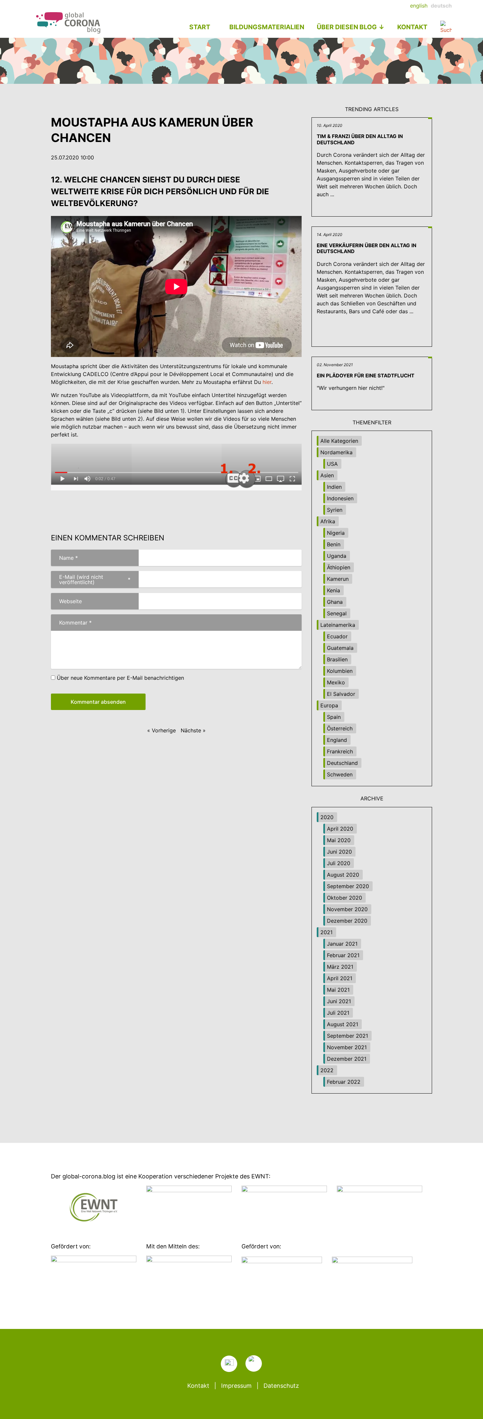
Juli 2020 (338, 863)
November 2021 (347, 1047)
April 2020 (340, 828)
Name (64, 558)
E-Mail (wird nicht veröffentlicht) (90, 579)
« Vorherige (161, 730)
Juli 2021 (338, 1012)
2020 (327, 817)
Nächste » (193, 730)
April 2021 (339, 978)
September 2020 (348, 886)
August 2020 (343, 874)
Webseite (70, 601)
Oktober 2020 (344, 897)
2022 (327, 1070)
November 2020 (347, 909)
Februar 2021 (343, 955)
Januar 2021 (342, 943)
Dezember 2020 (347, 920)
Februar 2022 (343, 1081)
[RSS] (229, 1364)
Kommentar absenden (98, 701)
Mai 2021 (338, 989)
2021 (326, 932)
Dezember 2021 (346, 1058)
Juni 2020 (339, 851)
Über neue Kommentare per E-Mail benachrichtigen (120, 677)
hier (267, 382)
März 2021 (340, 966)
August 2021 (342, 1024)
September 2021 (347, 1035)
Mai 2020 (339, 840)
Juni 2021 (339, 1001)
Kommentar (71, 622)
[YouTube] (253, 1363)
